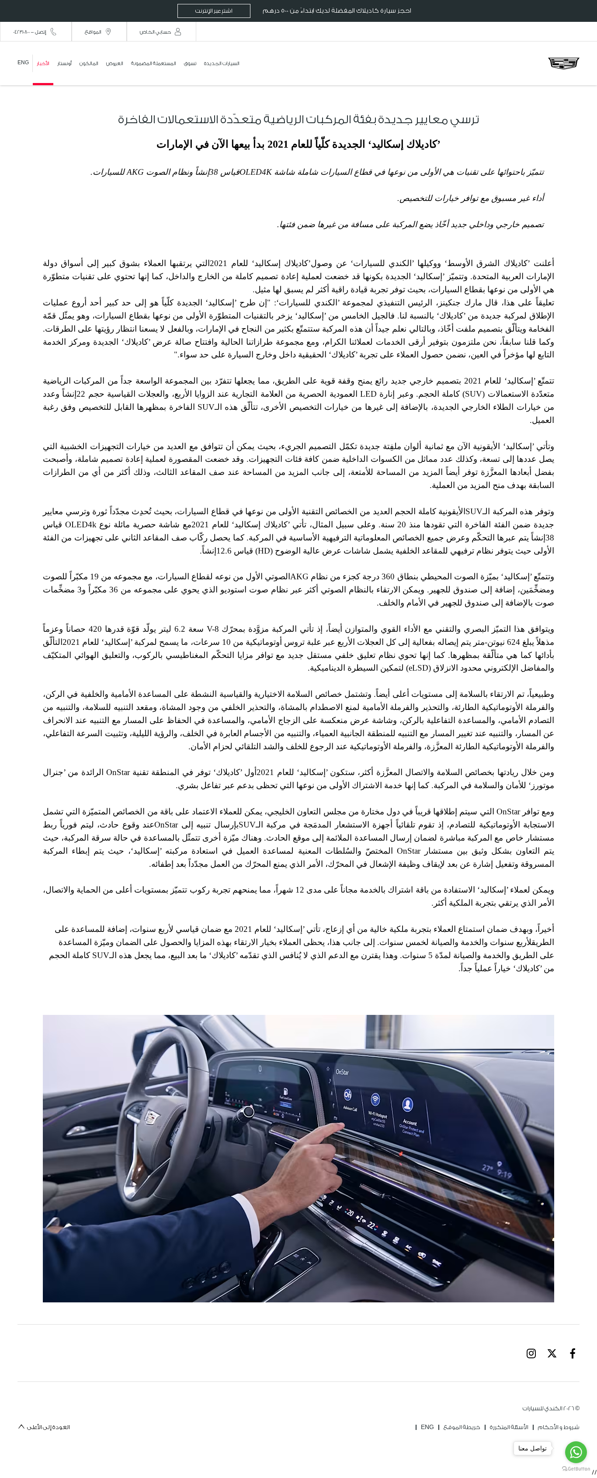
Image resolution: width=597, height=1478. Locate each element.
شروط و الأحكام (559, 1427)
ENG (427, 1427)
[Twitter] (552, 1353)
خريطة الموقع (462, 1427)
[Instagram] (531, 1353)
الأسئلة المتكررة (509, 1427)
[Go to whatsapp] (576, 1452)
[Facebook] (573, 1353)
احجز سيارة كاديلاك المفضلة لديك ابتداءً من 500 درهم (303, 10)
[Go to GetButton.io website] (576, 1469)
